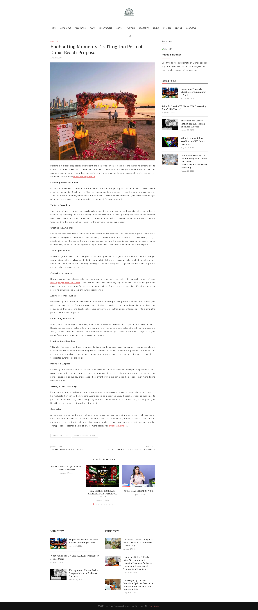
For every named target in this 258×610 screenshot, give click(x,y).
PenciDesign (154, 606)
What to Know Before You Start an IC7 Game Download (193, 141)
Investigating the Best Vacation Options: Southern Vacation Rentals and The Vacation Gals (138, 585)
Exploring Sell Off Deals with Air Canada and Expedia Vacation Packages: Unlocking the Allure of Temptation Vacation (137, 563)
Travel (92, 28)
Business (167, 28)
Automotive (65, 28)
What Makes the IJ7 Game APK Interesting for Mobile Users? (184, 108)
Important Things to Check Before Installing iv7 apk (193, 92)
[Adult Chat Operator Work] (138, 476)
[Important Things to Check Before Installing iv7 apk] (170, 93)
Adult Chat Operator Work (139, 491)
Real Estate (144, 28)
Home (54, 28)
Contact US (191, 28)
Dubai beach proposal (60, 436)
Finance (178, 28)
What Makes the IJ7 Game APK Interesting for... (67, 468)
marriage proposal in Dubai (85, 436)
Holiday (156, 28)
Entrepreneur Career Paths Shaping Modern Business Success (193, 123)
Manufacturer (105, 28)
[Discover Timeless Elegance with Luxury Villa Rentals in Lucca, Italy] (113, 543)
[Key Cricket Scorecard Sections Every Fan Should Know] (102, 476)
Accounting (80, 28)
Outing (119, 28)
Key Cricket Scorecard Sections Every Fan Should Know (102, 494)
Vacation (131, 28)
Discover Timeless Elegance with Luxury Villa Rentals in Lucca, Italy (138, 542)
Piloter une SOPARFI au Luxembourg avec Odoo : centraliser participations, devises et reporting (194, 161)
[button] (54, 485)
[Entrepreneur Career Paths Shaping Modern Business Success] (170, 124)
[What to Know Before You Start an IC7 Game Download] (170, 142)
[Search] (130, 36)
